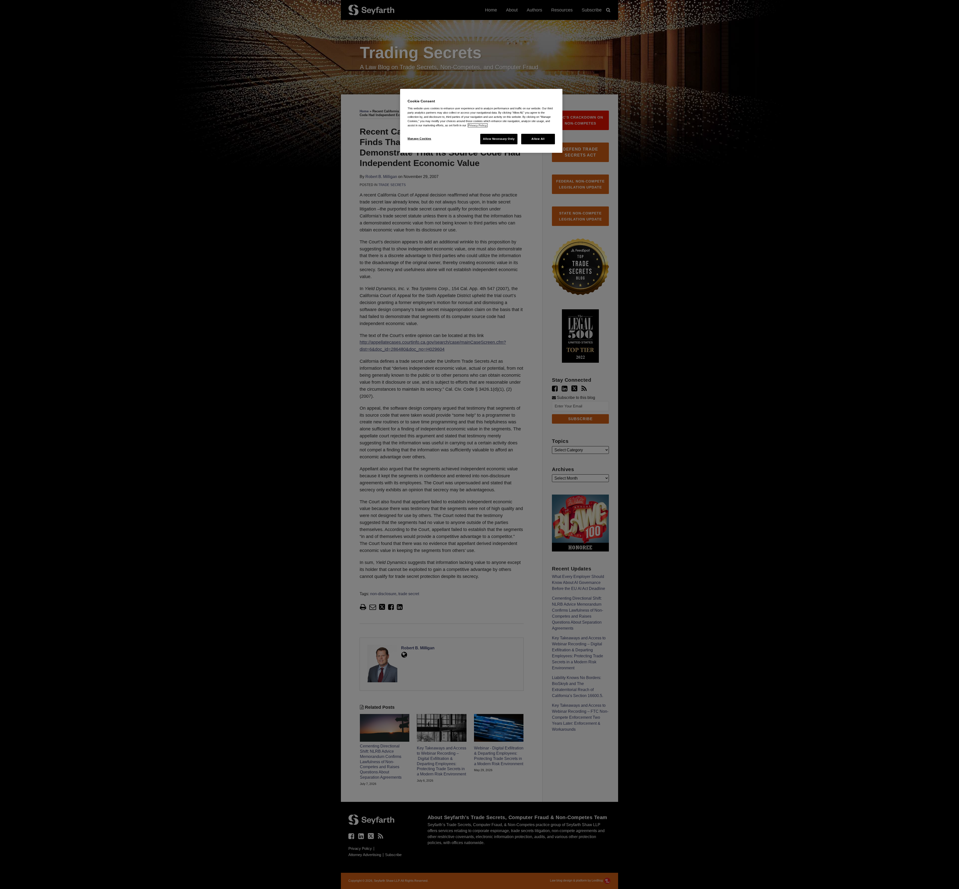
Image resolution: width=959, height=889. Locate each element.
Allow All (537, 138)
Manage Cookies (419, 138)
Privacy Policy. (477, 125)
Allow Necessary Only (498, 138)
